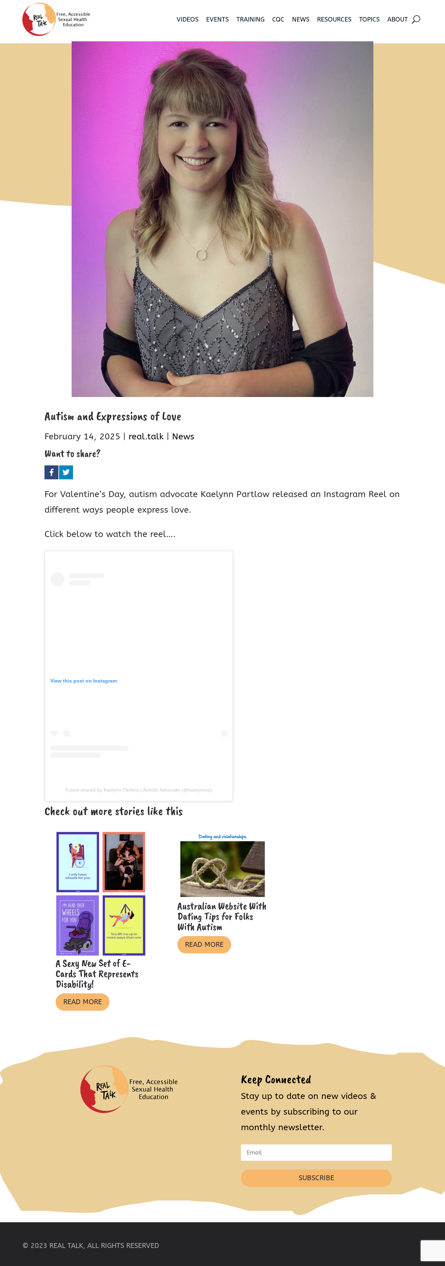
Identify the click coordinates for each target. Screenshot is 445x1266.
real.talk (146, 436)
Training (250, 19)
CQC (278, 19)
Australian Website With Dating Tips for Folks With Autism (222, 916)
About (397, 19)
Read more (82, 1002)
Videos (188, 19)
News (300, 19)
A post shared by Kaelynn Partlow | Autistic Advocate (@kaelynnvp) (138, 790)
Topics (369, 19)
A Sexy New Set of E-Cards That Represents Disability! (97, 974)
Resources (334, 19)
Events (217, 19)
